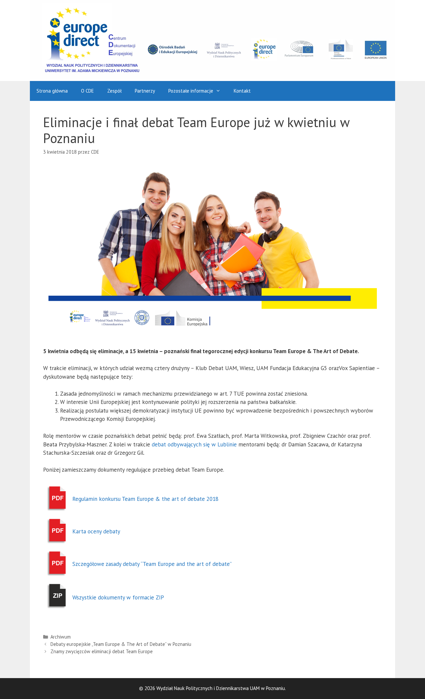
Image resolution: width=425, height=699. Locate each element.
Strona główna (52, 91)
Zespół (114, 91)
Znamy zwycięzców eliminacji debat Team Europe (101, 651)
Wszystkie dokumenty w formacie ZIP (118, 597)
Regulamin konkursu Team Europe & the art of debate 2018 (145, 499)
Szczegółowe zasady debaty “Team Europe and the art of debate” (152, 564)
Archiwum (60, 637)
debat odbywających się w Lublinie (194, 444)
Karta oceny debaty (96, 531)
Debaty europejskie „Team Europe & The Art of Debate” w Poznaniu (120, 644)
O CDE (87, 91)
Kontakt (242, 91)
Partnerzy (145, 91)
